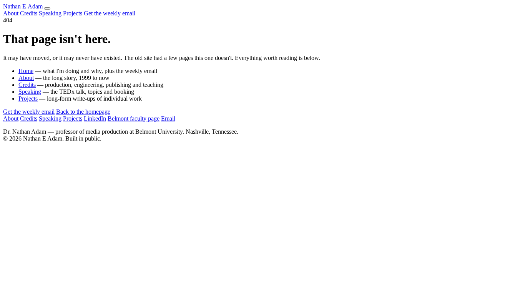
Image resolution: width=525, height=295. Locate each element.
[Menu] (47, 8)
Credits (28, 13)
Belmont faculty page (133, 118)
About (10, 13)
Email (168, 118)
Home (25, 71)
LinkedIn (95, 118)
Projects (72, 13)
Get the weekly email (109, 13)
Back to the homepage (83, 111)
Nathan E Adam (23, 6)
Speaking (50, 13)
